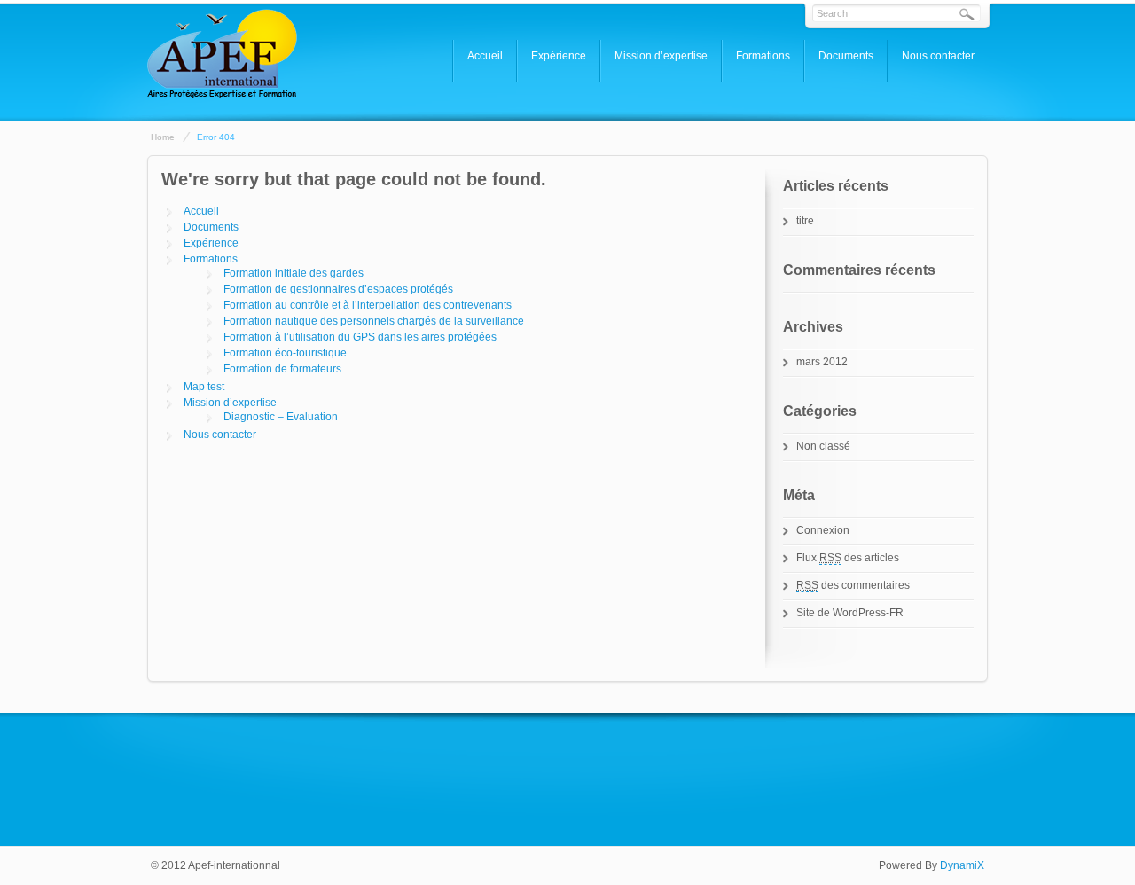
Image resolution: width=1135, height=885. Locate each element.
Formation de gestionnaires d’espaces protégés (338, 289)
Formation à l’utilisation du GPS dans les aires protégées (360, 337)
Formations (763, 56)
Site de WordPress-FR (850, 613)
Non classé (823, 446)
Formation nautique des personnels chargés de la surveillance (373, 321)
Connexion (822, 530)
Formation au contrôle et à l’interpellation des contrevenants (367, 305)
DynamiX (962, 865)
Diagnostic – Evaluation (280, 417)
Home (163, 137)
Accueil (485, 56)
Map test (204, 386)
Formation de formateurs (282, 369)
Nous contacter (938, 56)
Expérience (558, 56)
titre (805, 221)
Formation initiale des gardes (293, 273)
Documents (845, 56)
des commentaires (853, 585)
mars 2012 (822, 362)
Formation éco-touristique (285, 353)
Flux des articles (847, 558)
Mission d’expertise (661, 56)
